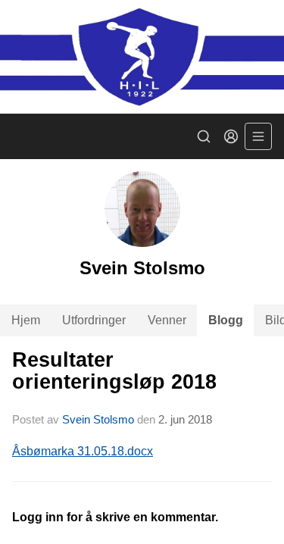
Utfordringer (94, 320)
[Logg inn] (231, 136)
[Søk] (203, 136)
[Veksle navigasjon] (258, 136)
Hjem (25, 320)
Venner (167, 320)
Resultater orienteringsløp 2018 (114, 371)
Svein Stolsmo (98, 419)
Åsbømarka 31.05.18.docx (82, 451)
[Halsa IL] (142, 57)
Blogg (225, 320)
